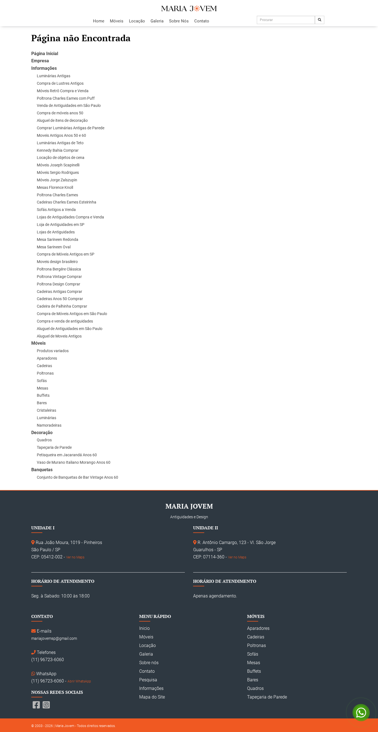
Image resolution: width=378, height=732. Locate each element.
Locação (137, 21)
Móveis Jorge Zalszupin (57, 180)
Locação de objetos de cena (60, 157)
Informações (44, 68)
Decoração (42, 432)
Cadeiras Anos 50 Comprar (60, 299)
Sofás (42, 380)
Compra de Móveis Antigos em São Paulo (72, 313)
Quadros (44, 440)
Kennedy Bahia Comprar (58, 150)
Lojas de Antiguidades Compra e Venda (70, 217)
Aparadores (47, 358)
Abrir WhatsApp (79, 681)
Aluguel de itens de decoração (62, 120)
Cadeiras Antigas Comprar (59, 291)
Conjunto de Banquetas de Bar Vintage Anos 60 (77, 477)
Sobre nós (149, 662)
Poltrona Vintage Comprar (59, 276)
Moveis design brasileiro (57, 261)
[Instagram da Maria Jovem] (46, 705)
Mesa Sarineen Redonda (57, 239)
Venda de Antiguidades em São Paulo (69, 105)
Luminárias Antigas (53, 76)
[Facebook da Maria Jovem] (36, 705)
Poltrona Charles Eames (57, 195)
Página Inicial (44, 53)
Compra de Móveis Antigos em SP (65, 254)
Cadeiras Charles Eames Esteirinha (66, 202)
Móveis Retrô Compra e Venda (63, 91)
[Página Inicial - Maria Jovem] (189, 9)
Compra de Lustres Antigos (60, 83)
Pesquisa (148, 679)
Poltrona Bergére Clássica (59, 269)
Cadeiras (44, 366)
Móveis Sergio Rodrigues (58, 172)
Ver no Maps (75, 557)
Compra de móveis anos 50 (60, 113)
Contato (201, 21)
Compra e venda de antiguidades (65, 321)
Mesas (42, 388)
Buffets (43, 395)
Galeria (157, 21)
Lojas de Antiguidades (56, 232)
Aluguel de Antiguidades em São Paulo (69, 328)
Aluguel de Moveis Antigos (59, 336)
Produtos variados (53, 351)
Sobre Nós (179, 21)
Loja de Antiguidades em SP (60, 224)
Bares (42, 403)
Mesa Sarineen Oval (54, 247)
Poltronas (45, 373)
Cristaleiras (46, 410)
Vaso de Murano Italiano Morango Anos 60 (73, 462)
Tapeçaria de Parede (54, 447)
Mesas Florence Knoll (55, 187)
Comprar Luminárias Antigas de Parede (70, 128)
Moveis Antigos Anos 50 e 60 (61, 135)
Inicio (144, 628)
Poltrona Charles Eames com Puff (66, 98)
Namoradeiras (49, 425)
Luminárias (46, 418)
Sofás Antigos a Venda (56, 209)
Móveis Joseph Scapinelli (58, 165)
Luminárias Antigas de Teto (60, 143)
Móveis (116, 21)
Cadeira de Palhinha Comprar (62, 306)
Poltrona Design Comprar (58, 284)
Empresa (40, 60)
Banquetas (42, 469)
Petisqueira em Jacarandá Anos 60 (67, 455)
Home (98, 21)
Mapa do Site (152, 697)
